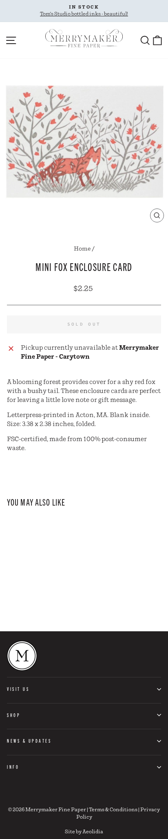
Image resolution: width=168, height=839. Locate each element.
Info (13, 767)
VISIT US (18, 689)
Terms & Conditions (113, 809)
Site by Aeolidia (84, 831)
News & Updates (29, 741)
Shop (13, 715)
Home (82, 249)
